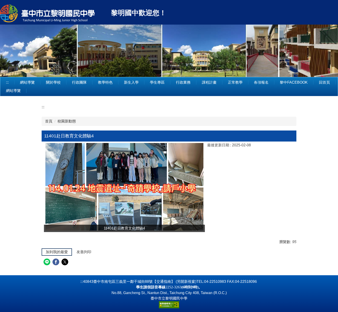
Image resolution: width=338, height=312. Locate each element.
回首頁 (324, 82)
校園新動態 (66, 121)
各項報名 (261, 82)
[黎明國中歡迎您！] (55, 14)
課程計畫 (209, 82)
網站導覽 (27, 82)
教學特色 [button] (105, 82)
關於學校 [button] (53, 82)
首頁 (48, 121)
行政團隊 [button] (79, 82)
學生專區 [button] (157, 82)
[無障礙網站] (169, 304)
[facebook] (56, 262)
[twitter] (65, 262)
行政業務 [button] (183, 82)
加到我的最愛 (57, 252)
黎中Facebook (294, 82)
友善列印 (84, 252)
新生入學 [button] (131, 82)
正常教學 (235, 82)
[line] (47, 262)
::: (7, 82)
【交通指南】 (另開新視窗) (174, 282)
